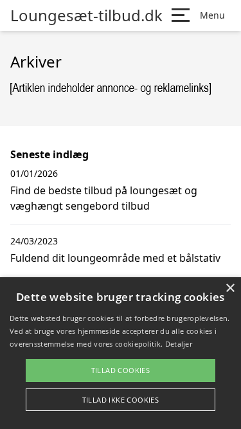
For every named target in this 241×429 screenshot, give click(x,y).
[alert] (120, 353)
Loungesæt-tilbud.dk (86, 15)
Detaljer (178, 344)
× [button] (230, 288)
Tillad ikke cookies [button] (120, 400)
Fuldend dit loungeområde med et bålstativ (115, 258)
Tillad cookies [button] (120, 370)
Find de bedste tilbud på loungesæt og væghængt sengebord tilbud (103, 198)
